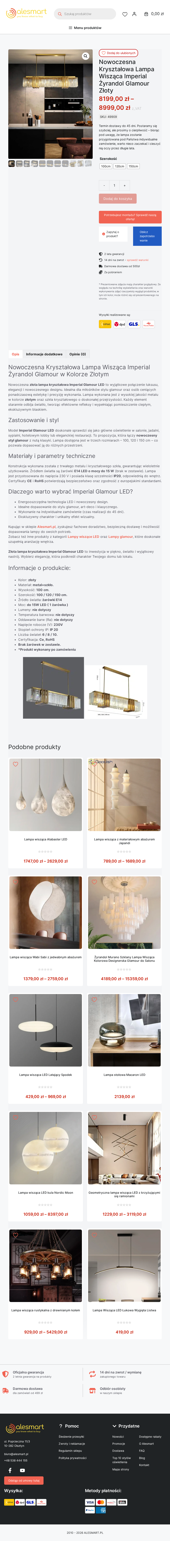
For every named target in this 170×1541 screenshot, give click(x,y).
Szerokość (108, 159)
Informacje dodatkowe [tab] (44, 354)
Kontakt (144, 1465)
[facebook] (10, 1470)
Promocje (118, 1443)
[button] (85, 56)
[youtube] (22, 1470)
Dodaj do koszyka (117, 199)
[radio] (106, 166)
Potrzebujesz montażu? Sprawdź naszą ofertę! (130, 217)
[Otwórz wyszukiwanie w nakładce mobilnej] (85, 14)
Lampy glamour (120, 537)
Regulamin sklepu (70, 1450)
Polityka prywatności (72, 1458)
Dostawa (118, 1450)
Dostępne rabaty (150, 1436)
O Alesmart (146, 1443)
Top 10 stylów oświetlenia (121, 1460)
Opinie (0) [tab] (77, 354)
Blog (142, 1458)
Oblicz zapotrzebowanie (147, 236)
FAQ (141, 1450)
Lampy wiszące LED (83, 537)
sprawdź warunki (137, 260)
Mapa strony (120, 1469)
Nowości (118, 1436)
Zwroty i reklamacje (72, 1443)
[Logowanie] (134, 14)
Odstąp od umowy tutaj (23, 1480)
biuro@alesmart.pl (16, 1454)
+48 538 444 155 (15, 1460)
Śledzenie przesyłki (71, 1436)
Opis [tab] (15, 354)
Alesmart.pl (46, 527)
